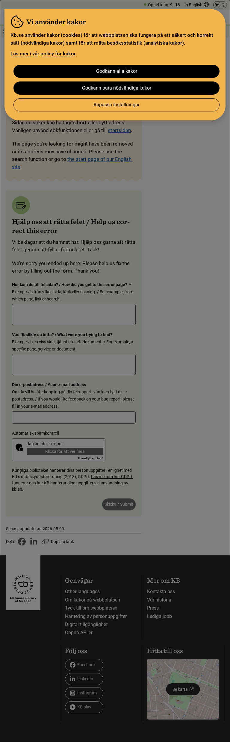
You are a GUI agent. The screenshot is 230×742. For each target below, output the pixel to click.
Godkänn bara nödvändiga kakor (116, 88)
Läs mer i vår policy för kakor (43, 54)
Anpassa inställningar (116, 105)
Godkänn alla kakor (116, 71)
